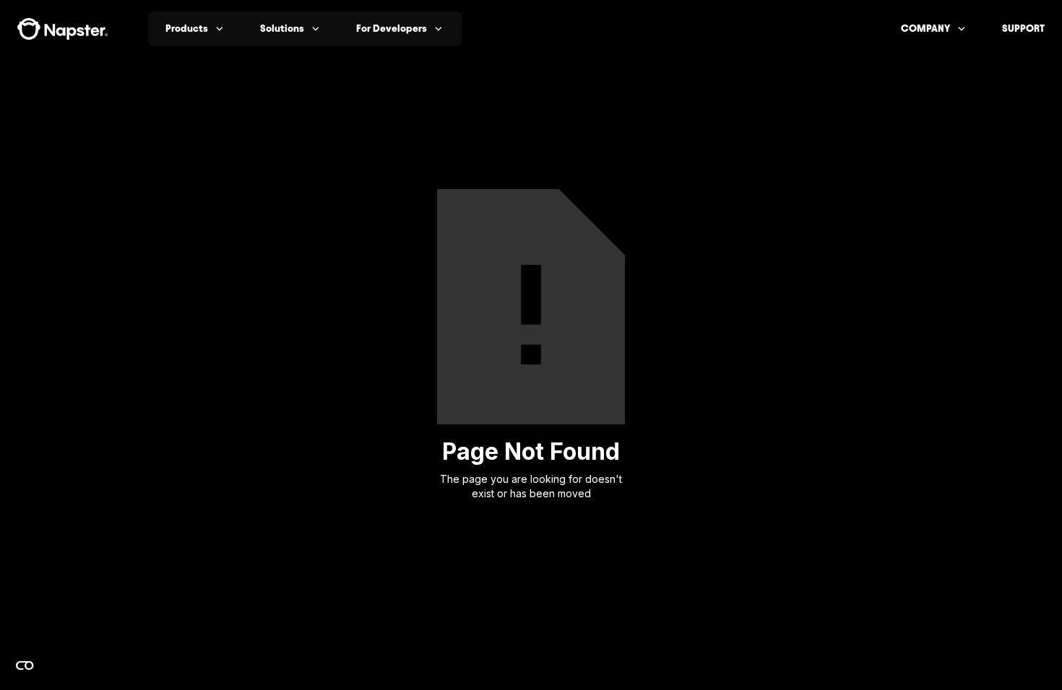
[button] (195, 29)
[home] (62, 29)
